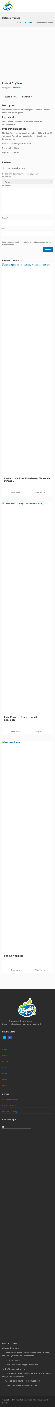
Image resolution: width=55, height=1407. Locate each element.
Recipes (5, 1061)
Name (5, 218)
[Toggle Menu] (51, 6)
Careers (5, 1079)
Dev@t (5, 1403)
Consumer (29, 23)
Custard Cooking (9, 1111)
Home (19, 23)
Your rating (7, 176)
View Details (40, 492)
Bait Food (8, 1400)
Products (6, 1055)
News (4, 1067)
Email (4, 228)
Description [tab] (11, 97)
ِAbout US (6, 1073)
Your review (7, 185)
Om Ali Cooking (9, 1105)
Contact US (7, 1085)
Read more (15, 492)
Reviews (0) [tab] (27, 97)
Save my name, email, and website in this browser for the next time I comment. (27, 243)
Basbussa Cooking (10, 1099)
